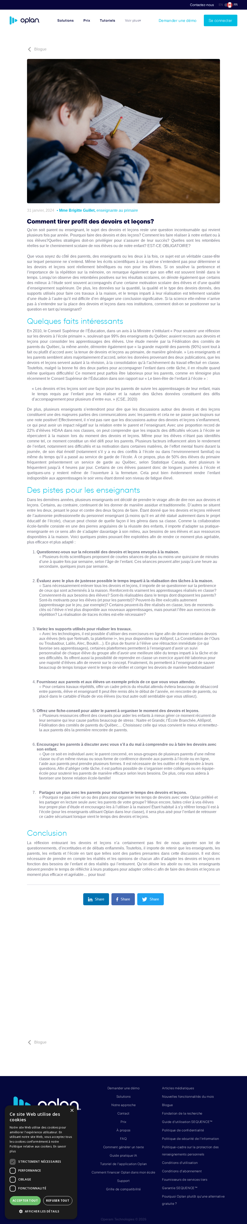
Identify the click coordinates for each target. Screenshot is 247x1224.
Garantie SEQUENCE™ (180, 1188)
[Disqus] (123, 974)
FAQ (123, 1139)
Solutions (65, 20)
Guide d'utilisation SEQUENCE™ (187, 1122)
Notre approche (123, 1105)
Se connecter (221, 20)
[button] (133, 20)
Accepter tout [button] (25, 1200)
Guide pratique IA (123, 1155)
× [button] (72, 1110)
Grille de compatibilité (123, 1189)
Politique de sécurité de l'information (190, 1139)
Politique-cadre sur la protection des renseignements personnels (190, 1150)
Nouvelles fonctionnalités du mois (188, 1096)
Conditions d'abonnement (182, 1171)
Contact (123, 1113)
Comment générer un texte (123, 1147)
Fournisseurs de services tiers (184, 1179)
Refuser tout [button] (57, 1200)
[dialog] (41, 1162)
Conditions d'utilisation (180, 1163)
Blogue (167, 1105)
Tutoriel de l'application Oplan (123, 1164)
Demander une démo (178, 20)
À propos (123, 1130)
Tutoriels (107, 20)
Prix (86, 20)
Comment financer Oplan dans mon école (123, 1172)
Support (123, 1181)
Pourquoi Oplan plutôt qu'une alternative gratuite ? (193, 1199)
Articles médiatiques (178, 1088)
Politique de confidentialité (183, 1130)
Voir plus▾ (133, 20)
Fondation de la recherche (182, 1113)
